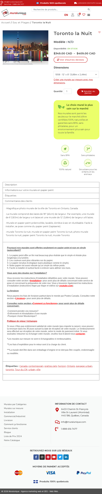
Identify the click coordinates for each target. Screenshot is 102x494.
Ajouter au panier (89, 92)
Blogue (7, 432)
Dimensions (61, 67)
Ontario (71, 366)
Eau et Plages (21, 22)
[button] (88, 15)
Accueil (5, 22)
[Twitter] (60, 457)
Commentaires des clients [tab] (18, 201)
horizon (62, 366)
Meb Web (54, 491)
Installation (9, 412)
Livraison (8, 420)
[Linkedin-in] (66, 457)
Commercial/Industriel (14, 416)
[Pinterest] (48, 457)
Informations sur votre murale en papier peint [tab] (29, 190)
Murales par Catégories (15, 404)
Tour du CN (21, 369)
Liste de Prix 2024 (13, 436)
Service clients (11, 428)
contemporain (35, 366)
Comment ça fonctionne (15, 424)
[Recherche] (89, 9)
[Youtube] (54, 457)
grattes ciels (50, 366)
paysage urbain (84, 366)
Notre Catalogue (12, 440)
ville (38, 369)
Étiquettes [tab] (10, 195)
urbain (31, 369)
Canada (23, 366)
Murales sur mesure (13, 408)
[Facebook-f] (36, 457)
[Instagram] (42, 457)
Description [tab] (11, 184)
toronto (10, 369)
